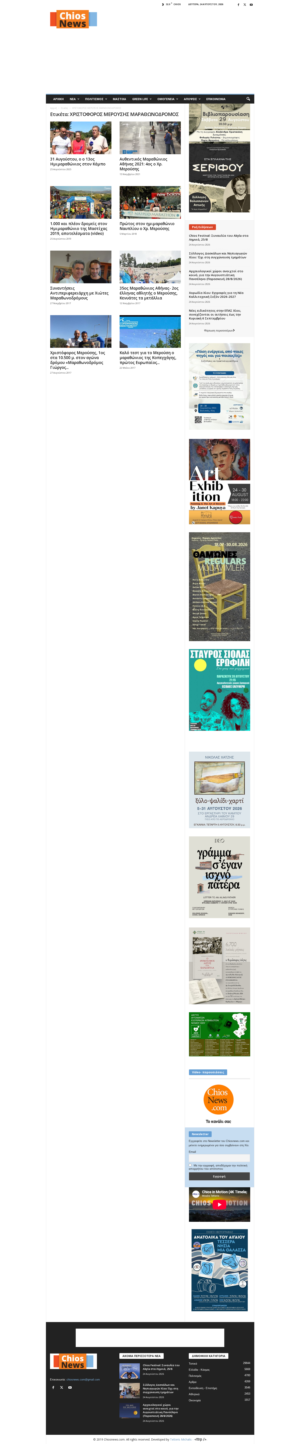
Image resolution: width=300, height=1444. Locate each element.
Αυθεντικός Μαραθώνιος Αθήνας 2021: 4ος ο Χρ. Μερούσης (143, 164)
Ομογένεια (165, 99)
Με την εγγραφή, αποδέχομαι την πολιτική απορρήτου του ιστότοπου (218, 1167)
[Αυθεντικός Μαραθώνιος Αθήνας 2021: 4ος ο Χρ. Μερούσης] (150, 138)
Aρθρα (193, 1382)
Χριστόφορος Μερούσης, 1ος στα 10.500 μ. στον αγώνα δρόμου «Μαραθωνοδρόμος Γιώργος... (77, 360)
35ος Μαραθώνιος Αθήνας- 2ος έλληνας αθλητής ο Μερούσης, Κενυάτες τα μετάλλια (149, 293)
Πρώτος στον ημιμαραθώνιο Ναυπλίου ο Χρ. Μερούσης (147, 226)
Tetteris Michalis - (182, 1439)
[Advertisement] (180, 19)
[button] (248, 99)
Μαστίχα (119, 99)
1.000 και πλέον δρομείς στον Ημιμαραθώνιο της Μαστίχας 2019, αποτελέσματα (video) (78, 228)
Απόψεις (190, 99)
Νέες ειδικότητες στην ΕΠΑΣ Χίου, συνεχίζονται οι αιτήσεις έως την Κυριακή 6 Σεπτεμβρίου (215, 314)
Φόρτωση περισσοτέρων (218, 330)
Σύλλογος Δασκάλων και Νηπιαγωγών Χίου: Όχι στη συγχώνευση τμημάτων (218, 255)
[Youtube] (251, 5)
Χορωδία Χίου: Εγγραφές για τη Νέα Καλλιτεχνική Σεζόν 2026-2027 (216, 295)
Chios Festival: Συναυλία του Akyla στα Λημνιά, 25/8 (218, 237)
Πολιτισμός (94, 99)
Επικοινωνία (216, 99)
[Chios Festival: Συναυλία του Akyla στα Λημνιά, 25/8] (129, 1371)
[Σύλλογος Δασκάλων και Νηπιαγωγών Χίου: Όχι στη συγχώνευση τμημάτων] (129, 1390)
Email (192, 1151)
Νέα (73, 99)
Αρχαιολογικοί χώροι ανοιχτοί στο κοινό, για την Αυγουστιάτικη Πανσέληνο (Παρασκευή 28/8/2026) (216, 275)
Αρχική (58, 99)
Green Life (140, 99)
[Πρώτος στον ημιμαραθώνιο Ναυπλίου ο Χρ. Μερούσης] (150, 202)
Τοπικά (193, 1363)
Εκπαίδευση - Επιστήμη (203, 1388)
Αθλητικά (194, 1394)
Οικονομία (195, 1400)
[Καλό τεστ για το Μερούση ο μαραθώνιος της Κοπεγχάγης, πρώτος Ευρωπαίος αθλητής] (150, 331)
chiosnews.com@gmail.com (83, 1379)
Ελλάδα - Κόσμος (199, 1369)
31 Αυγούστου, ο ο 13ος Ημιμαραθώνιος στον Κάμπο (78, 161)
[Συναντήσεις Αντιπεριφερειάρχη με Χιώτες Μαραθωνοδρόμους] (80, 267)
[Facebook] (238, 5)
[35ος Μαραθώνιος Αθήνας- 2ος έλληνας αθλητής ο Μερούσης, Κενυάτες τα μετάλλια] (150, 267)
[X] (244, 5)
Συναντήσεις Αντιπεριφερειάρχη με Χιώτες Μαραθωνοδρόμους (79, 293)
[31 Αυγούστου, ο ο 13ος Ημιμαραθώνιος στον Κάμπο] (80, 138)
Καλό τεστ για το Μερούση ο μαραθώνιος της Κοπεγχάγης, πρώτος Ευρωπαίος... (148, 357)
